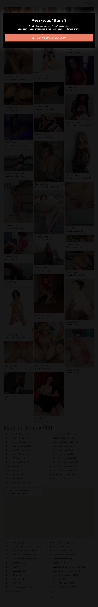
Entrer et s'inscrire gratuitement (49, 38)
